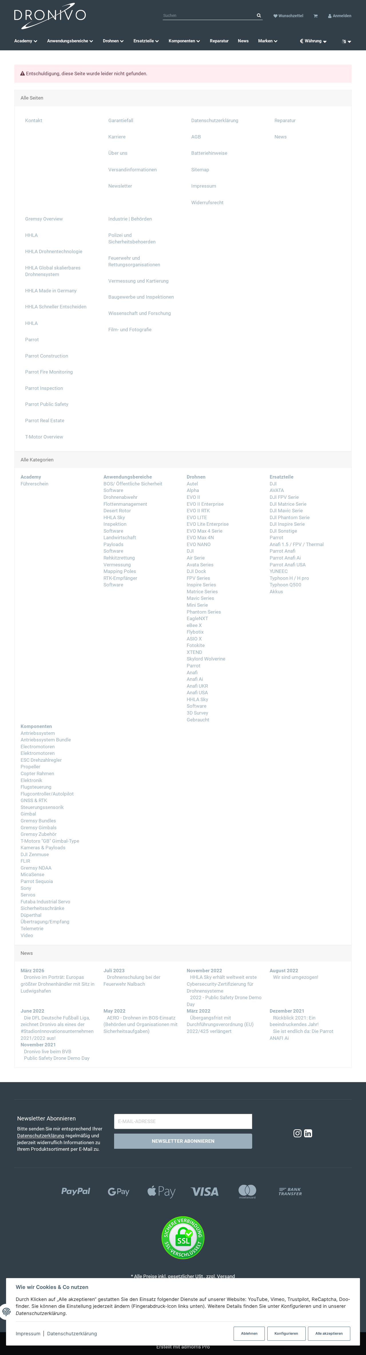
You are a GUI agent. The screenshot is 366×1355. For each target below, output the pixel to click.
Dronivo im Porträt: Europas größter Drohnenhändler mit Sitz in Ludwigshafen (57, 984)
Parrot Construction (46, 356)
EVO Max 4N (200, 537)
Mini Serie (197, 605)
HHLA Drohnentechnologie (53, 251)
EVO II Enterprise (205, 504)
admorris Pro (195, 1347)
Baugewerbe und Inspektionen (141, 297)
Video (27, 935)
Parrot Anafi (282, 551)
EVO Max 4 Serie (204, 531)
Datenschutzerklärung (72, 1333)
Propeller (30, 766)
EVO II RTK (198, 510)
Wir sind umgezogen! (295, 977)
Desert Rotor (117, 510)
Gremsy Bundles (38, 821)
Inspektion (115, 524)
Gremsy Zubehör (39, 834)
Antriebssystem (38, 733)
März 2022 (198, 1011)
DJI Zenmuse (35, 854)
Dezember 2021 (287, 1011)
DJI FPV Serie (284, 497)
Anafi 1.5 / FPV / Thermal (297, 544)
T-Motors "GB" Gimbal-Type (50, 841)
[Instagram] (297, 1133)
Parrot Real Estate (44, 420)
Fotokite (196, 645)
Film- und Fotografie (130, 329)
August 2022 (284, 970)
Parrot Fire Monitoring (49, 372)
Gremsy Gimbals (39, 827)
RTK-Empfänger (120, 578)
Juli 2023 (114, 970)
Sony (26, 888)
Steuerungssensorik (42, 807)
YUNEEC (279, 571)
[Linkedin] (308, 1133)
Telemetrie (32, 928)
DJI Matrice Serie (288, 504)
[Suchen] (259, 16)
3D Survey (197, 713)
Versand (226, 1276)
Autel (192, 484)
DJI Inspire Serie (287, 524)
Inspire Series (201, 585)
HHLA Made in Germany (51, 290)
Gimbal (28, 814)
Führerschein (34, 484)
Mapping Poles (120, 571)
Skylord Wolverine (206, 659)
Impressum (28, 1333)
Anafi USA (197, 692)
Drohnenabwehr (121, 497)
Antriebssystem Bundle (46, 740)
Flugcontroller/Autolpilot (47, 794)
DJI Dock (196, 571)
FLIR (25, 861)
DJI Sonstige (283, 531)
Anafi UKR (197, 686)
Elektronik (31, 780)
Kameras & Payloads (43, 847)
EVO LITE (197, 517)
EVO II (193, 497)
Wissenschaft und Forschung (139, 313)
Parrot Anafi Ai (285, 558)
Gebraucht (198, 720)
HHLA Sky (114, 517)
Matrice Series (202, 591)
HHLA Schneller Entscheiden (55, 307)
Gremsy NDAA (36, 868)
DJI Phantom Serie (290, 517)
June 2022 (32, 1011)
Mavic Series (200, 598)
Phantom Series (204, 612)
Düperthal (31, 915)
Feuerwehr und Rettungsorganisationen (134, 261)
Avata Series (200, 565)
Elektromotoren (38, 753)
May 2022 (115, 1011)
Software (113, 490)
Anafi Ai (195, 679)
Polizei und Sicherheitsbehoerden (132, 239)
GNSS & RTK (34, 800)
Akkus (276, 591)
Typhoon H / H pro (289, 578)
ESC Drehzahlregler (41, 760)
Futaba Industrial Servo (45, 901)
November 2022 (204, 970)
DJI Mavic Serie (286, 510)
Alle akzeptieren (329, 1333)
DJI (190, 551)
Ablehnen (249, 1333)
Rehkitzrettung (119, 558)
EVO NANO (199, 544)
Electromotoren (38, 746)
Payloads (114, 544)
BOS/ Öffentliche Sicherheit (133, 484)
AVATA (277, 490)
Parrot (193, 665)
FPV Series (198, 578)
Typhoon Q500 (285, 585)
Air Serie (196, 558)
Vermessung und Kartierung (138, 281)
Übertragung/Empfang (45, 922)
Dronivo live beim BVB (47, 1051)
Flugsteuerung (36, 787)
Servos (28, 895)
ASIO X (194, 639)
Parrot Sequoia (37, 881)
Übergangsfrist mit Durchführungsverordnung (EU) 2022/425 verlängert (220, 1024)
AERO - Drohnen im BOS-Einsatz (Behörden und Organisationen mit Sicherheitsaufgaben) (141, 1024)
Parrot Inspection (44, 388)
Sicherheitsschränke (42, 908)
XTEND (194, 652)
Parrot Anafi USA (288, 565)
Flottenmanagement (125, 504)
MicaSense (32, 874)
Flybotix (195, 632)
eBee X (194, 625)
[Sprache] (344, 41)
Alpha (193, 490)
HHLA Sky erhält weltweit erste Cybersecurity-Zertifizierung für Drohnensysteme (222, 984)
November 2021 (38, 1045)
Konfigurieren (286, 1333)
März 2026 (32, 970)
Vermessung (117, 565)
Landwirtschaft (120, 537)
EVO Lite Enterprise (208, 524)
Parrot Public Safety (46, 404)
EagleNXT (197, 618)
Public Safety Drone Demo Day (56, 1058)
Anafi (192, 672)
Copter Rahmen (37, 773)
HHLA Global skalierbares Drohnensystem (53, 271)
